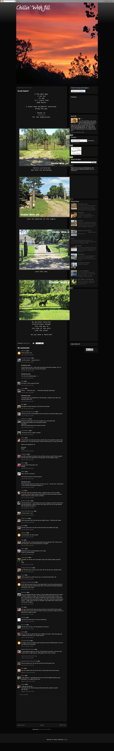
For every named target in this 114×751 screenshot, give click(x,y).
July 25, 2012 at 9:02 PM (27, 571)
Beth (22, 404)
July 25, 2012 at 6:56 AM (27, 408)
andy (22, 381)
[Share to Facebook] (41, 343)
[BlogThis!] (38, 343)
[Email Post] (33, 343)
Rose (22, 668)
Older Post (62, 725)
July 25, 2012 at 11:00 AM (27, 487)
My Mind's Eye (25, 419)
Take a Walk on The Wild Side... (86, 279)
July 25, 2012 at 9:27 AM (27, 459)
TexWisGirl (24, 454)
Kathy (22, 632)
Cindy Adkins (24, 557)
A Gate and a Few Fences (85, 230)
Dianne (23, 684)
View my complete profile (77, 132)
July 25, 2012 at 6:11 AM (27, 385)
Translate (76, 142)
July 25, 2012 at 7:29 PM (27, 564)
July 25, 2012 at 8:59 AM (27, 434)
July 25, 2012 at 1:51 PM (27, 529)
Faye (22, 607)
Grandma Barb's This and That (29, 661)
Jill (81, 118)
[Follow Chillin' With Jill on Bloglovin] (78, 91)
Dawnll (23, 548)
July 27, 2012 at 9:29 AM (27, 637)
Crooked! (80, 220)
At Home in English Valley (28, 582)
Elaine (23, 675)
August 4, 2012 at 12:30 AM (28, 681)
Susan (23, 575)
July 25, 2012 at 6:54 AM (27, 401)
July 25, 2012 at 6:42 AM (27, 392)
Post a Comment (24, 694)
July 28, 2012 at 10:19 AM (27, 665)
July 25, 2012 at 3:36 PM (27, 545)
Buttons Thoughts (26, 500)
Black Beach (81, 254)
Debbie (23, 471)
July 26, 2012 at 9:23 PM (27, 614)
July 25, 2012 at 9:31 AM (27, 468)
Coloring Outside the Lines (28, 411)
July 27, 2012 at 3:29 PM (27, 658)
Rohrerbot (23, 592)
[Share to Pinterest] (43, 343)
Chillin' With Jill (33, 8)
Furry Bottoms (25, 430)
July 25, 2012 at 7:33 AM (27, 415)
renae (22, 490)
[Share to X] (39, 343)
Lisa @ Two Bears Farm (27, 511)
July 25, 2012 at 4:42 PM (27, 554)
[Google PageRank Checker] (89, 350)
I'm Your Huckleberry (83, 271)
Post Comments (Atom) (45, 729)
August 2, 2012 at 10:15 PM (28, 672)
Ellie (22, 540)
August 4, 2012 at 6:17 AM (27, 691)
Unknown (23, 350)
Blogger (65, 739)
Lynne (22, 388)
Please (73, 238)
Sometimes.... (81, 212)
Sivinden (23, 617)
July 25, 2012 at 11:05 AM (27, 497)
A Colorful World (25, 640)
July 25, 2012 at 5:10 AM (27, 362)
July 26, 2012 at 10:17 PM (27, 621)
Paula (22, 525)
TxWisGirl (41, 115)
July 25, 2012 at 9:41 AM (27, 478)
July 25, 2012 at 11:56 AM (27, 522)
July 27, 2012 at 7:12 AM (27, 628)
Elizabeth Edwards (26, 358)
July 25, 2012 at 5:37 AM (27, 370)
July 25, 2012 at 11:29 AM (27, 515)
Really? (80, 245)
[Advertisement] (41, 709)
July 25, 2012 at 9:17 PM (27, 589)
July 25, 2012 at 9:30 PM (27, 604)
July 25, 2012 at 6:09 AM (27, 378)
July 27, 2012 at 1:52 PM (27, 646)
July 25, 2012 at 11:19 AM (27, 508)
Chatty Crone (24, 518)
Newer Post (21, 725)
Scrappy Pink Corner (26, 567)
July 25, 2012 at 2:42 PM (27, 536)
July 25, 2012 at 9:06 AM (27, 451)
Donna (23, 437)
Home (42, 725)
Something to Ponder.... (84, 263)
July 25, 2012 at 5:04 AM (27, 354)
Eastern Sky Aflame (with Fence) (29, 656)
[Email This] (36, 343)
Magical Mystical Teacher (27, 649)
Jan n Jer (23, 624)
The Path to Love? (83, 204)
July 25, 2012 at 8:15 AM (27, 427)
